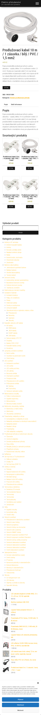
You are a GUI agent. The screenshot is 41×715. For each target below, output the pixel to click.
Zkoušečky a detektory (13, 414)
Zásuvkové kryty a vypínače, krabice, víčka (19, 310)
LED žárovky (10, 580)
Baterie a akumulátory (11, 265)
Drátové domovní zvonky (14, 285)
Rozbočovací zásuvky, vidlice (15, 452)
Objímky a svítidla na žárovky (15, 583)
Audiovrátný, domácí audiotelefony (17, 280)
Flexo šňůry (10, 444)
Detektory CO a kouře (13, 489)
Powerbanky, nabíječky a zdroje (14, 416)
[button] (38, 683)
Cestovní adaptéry (12, 439)
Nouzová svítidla (11, 373)
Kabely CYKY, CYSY (12, 343)
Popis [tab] (6, 104)
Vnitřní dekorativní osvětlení (15, 550)
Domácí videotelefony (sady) (15, 555)
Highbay (11, 386)
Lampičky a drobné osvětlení (13, 351)
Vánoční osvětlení (10, 517)
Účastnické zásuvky (12, 260)
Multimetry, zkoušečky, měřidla (14, 406)
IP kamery (9, 560)
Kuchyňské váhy (11, 512)
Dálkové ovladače (12, 459)
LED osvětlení (8, 361)
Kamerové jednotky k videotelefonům (18, 562)
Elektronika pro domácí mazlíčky (14, 290)
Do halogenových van (13, 578)
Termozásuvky (11, 500)
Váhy (6, 507)
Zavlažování (10, 505)
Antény (8, 247)
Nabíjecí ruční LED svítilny (14, 479)
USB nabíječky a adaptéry (14, 431)
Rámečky (11, 315)
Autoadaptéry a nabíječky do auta (17, 419)
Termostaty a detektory (12, 487)
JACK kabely (12, 331)
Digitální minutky (11, 510)
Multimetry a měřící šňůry (14, 409)
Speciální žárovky (12, 585)
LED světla (9, 366)
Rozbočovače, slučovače (14, 257)
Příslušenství (12, 313)
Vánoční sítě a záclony (13, 530)
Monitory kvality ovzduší (14, 404)
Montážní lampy (11, 477)
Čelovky (8, 469)
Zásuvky (11, 320)
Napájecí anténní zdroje (13, 252)
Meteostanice (10, 401)
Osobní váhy (10, 515)
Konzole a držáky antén (13, 250)
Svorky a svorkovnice (13, 305)
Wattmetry (9, 411)
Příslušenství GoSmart (13, 570)
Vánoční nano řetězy (13, 522)
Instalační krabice (12, 295)
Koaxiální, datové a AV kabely (13, 323)
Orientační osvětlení (12, 376)
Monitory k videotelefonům (14, 568)
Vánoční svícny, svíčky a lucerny (16, 540)
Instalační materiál (10, 293)
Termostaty (10, 494)
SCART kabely (12, 333)
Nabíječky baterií (11, 424)
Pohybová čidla (11, 378)
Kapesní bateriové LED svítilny (15, 472)
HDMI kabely (12, 328)
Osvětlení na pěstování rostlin (15, 356)
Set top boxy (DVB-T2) (13, 464)
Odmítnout (20, 705)
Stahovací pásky (11, 303)
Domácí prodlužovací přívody (19, 98)
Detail (6, 88)
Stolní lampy (10, 358)
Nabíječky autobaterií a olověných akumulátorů (21, 421)
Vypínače (11, 318)
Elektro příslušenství (11, 2)
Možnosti (20, 710)
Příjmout (20, 699)
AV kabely (9, 326)
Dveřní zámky (10, 557)
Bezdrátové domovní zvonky (15, 283)
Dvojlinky (9, 341)
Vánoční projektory (12, 525)
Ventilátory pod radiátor (13, 502)
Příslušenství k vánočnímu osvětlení (17, 520)
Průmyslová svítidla (12, 383)
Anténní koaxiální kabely (14, 245)
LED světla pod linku (12, 368)
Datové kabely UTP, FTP (13, 338)
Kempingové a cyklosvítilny (15, 474)
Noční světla (10, 353)
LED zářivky (10, 371)
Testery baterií (11, 275)
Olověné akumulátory (13, 273)
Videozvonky (10, 573)
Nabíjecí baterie (11, 270)
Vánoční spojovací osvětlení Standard (18, 537)
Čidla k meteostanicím (13, 396)
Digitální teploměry (12, 399)
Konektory (9, 348)
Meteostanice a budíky (11, 394)
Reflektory (7, 454)
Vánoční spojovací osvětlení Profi (17, 535)
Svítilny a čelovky (9, 467)
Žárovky (6, 575)
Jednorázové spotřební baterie (16, 267)
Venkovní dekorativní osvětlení (16, 542)
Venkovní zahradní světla (14, 391)
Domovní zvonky (9, 278)
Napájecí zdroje (11, 426)
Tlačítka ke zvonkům (13, 288)
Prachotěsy (12, 388)
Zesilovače (9, 262)
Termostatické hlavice (13, 492)
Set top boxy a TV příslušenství (14, 457)
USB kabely (12, 336)
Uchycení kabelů (11, 308)
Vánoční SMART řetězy (13, 532)
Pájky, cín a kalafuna (12, 298)
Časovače (9, 436)
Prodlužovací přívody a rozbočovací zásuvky (18, 434)
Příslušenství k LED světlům (15, 381)
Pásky (8, 300)
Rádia (8, 255)
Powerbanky (10, 429)
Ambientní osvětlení (12, 363)
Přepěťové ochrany (12, 449)
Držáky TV (9, 462)
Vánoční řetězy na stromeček (15, 527)
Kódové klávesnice (12, 565)
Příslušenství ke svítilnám (14, 484)
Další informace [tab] (16, 104)
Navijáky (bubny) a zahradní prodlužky (18, 447)
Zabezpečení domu (10, 552)
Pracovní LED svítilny (13, 482)
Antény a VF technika (11, 242)
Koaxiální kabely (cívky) (13, 346)
